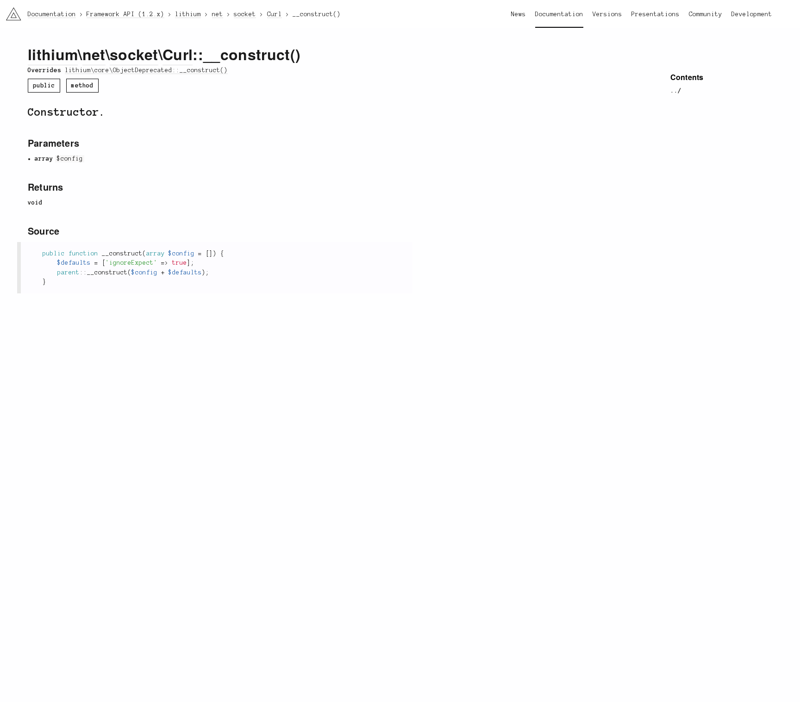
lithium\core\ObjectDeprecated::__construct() (146, 70)
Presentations (655, 14)
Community (705, 14)
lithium (53, 54)
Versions (607, 14)
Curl (177, 54)
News (518, 14)
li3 (10, 11)
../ (675, 90)
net (94, 54)
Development (751, 14)
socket (134, 54)
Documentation (559, 14)
